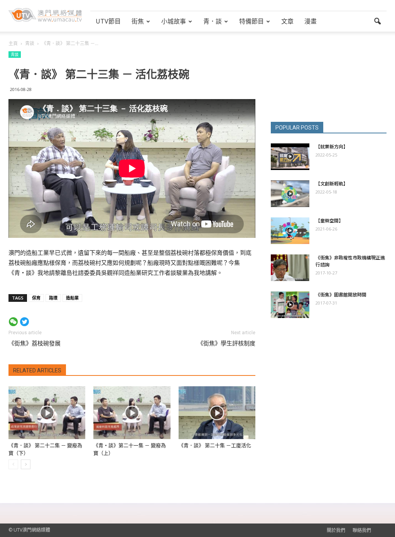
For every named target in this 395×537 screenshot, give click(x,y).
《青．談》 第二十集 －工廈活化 (215, 445)
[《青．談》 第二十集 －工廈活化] (217, 412)
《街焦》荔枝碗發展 (34, 343)
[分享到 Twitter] (24, 322)
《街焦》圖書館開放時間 (341, 294)
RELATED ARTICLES (37, 370)
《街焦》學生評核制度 (226, 343)
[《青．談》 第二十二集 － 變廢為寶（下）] (46, 412)
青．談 (212, 21)
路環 (53, 298)
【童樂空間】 (329, 220)
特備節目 (251, 21)
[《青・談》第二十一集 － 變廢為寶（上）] (131, 412)
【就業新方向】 (332, 146)
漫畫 (310, 21)
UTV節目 (108, 21)
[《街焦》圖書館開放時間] (290, 304)
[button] (377, 21)
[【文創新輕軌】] (290, 193)
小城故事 (173, 21)
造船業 (72, 298)
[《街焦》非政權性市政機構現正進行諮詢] (290, 267)
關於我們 (336, 530)
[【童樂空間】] (290, 230)
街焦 (138, 21)
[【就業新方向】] (290, 156)
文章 (287, 21)
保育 (36, 298)
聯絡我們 (362, 530)
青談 (15, 54)
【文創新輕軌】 (332, 183)
